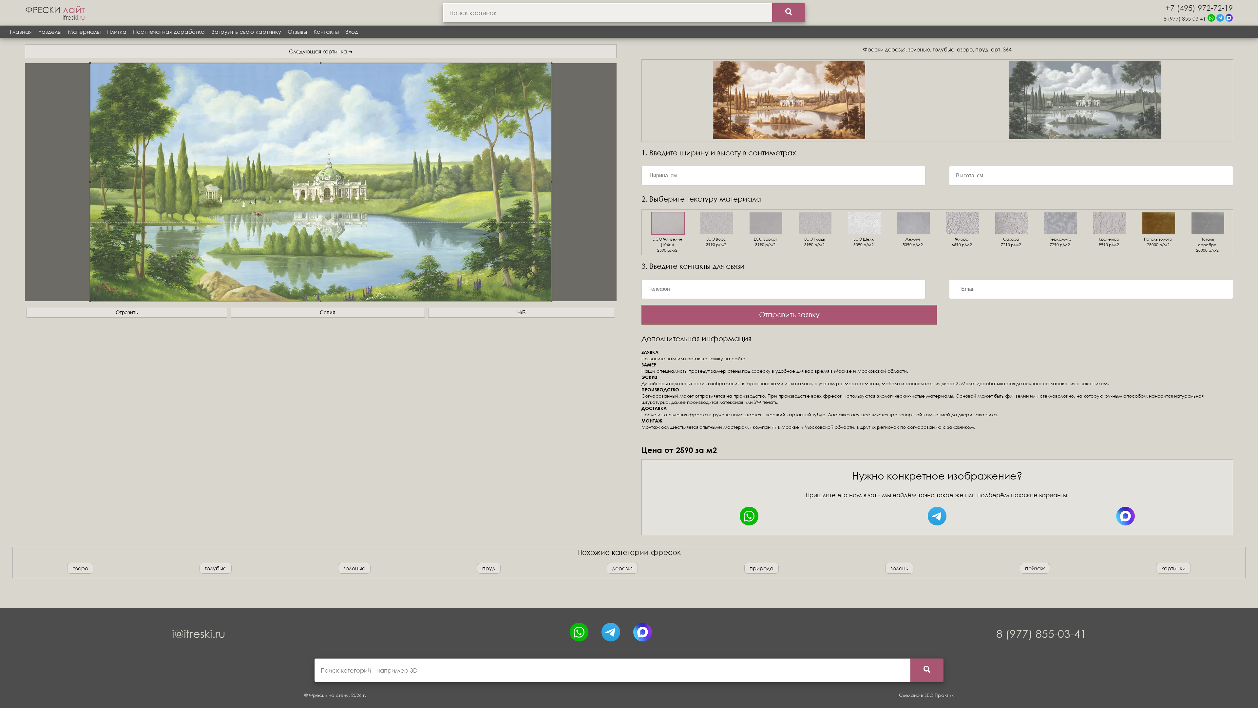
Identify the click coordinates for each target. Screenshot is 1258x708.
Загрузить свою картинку (246, 31)
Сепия (327, 312)
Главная (21, 31)
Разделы (49, 31)
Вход (351, 31)
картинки (1173, 568)
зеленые (354, 568)
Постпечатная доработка (169, 31)
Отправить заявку (789, 314)
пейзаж (1035, 568)
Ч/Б (521, 312)
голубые (215, 568)
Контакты (326, 31)
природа (761, 568)
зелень (899, 568)
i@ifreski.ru (198, 633)
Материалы (84, 31)
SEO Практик (939, 695)
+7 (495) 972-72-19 (1199, 7)
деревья (622, 568)
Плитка (116, 31)
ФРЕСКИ (55, 9)
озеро (80, 568)
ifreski (74, 17)
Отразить (127, 312)
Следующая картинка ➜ (321, 51)
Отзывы (297, 31)
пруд (488, 568)
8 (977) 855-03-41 (1185, 18)
